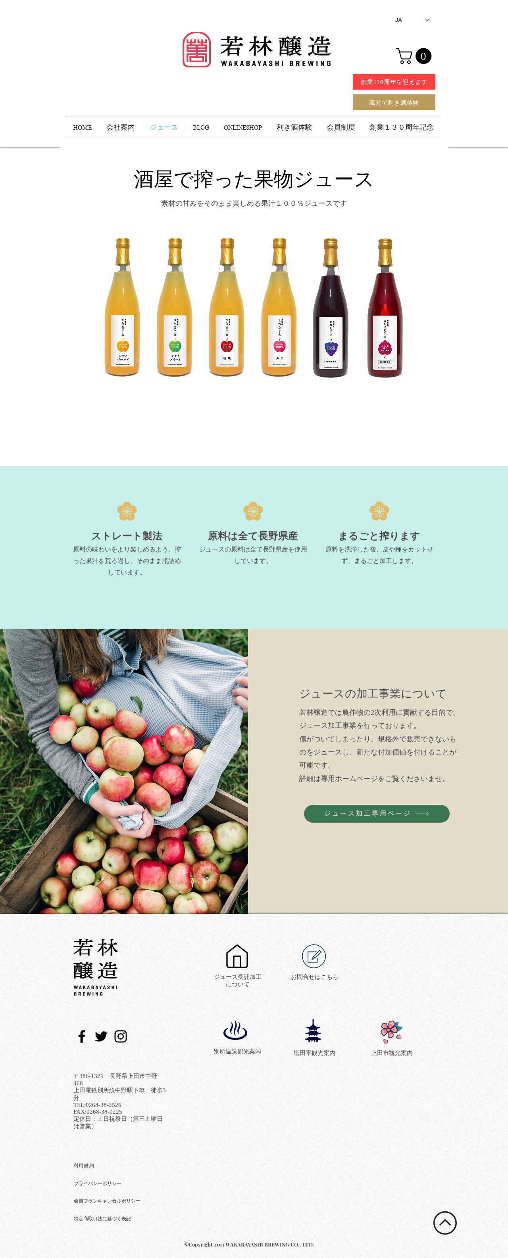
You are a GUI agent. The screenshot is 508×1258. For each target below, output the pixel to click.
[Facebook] (81, 1036)
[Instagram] (120, 1036)
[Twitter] (101, 1036)
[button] (415, 56)
